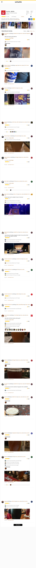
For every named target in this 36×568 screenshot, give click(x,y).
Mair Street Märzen (20, 304)
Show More (17, 19)
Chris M (5, 122)
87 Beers (22, 16)
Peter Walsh (6, 181)
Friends (31, 31)
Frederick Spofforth (8, 258)
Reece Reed (6, 194)
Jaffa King (14, 501)
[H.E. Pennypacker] (15, 131)
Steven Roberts (7, 135)
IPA (14, 181)
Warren (5, 360)
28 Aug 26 (5, 105)
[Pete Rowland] (14, 131)
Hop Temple (11, 38)
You (33, 31)
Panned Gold (17, 135)
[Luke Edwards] (10, 61)
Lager (16, 65)
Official (30, 16)
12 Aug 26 (5, 187)
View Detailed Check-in (11, 105)
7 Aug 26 (5, 343)
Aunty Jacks (22, 33)
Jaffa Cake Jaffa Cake (16, 122)
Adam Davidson (7, 157)
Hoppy (5, 501)
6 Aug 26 (5, 520)
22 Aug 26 (5, 129)
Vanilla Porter (16, 33)
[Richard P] (10, 131)
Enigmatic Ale (15, 432)
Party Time (16, 194)
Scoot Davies (6, 315)
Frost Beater (16, 315)
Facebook (29, 19)
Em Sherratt (6, 383)
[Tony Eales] (10, 484)
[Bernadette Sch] (12, 131)
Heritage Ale (17, 157)
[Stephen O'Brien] (10, 190)
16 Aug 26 (5, 164)
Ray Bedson (6, 33)
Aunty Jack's (24, 181)
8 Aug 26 (5, 215)
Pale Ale (18, 293)
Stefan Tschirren (7, 65)
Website (34, 19)
